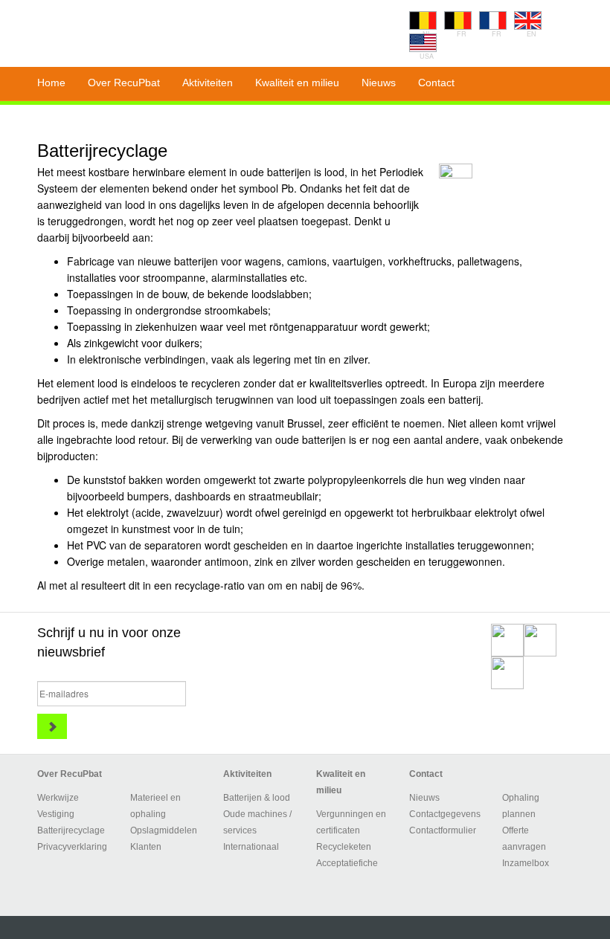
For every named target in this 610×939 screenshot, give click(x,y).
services (240, 830)
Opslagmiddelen (163, 830)
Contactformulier (442, 830)
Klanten (145, 847)
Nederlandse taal (423, 20)
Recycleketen (343, 847)
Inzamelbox (525, 863)
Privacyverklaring (72, 847)
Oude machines (255, 814)
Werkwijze (58, 798)
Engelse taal (528, 20)
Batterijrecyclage (71, 830)
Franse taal (458, 20)
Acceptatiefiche (347, 863)
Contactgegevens (445, 814)
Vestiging (55, 814)
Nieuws (424, 798)
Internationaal (251, 847)
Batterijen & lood (256, 798)
